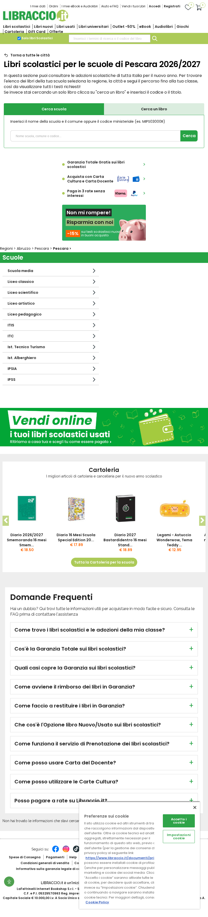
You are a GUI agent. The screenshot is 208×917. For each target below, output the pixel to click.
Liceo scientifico (23, 292)
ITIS (11, 325)
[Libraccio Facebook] (55, 851)
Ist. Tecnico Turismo (26, 346)
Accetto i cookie (179, 821)
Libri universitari (94, 26)
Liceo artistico (21, 303)
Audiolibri (164, 26)
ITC (11, 336)
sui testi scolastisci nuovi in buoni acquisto (100, 233)
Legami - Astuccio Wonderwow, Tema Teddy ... (174, 540)
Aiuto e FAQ (109, 6)
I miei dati (37, 6)
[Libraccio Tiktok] (76, 851)
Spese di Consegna (25, 857)
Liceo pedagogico (25, 314)
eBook (145, 26)
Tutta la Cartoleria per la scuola (104, 562)
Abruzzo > (26, 248)
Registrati (172, 6)
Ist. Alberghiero (22, 357)
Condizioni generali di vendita (45, 863)
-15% (73, 234)
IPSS (11, 379)
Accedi (154, 6)
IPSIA (12, 368)
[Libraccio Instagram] (66, 851)
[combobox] (109, 38)
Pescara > (44, 248)
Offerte (56, 31)
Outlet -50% (123, 26)
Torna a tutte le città (30, 55)
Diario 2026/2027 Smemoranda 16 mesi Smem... (26, 540)
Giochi (183, 26)
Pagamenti (55, 857)
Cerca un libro (154, 109)
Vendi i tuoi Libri (133, 6)
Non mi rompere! (89, 212)
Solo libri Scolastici (37, 38)
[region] (139, 855)
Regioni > (8, 248)
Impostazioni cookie (179, 836)
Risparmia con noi (90, 222)
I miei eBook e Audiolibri (80, 6)
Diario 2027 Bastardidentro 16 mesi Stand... (125, 540)
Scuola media (20, 270)
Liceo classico (21, 281)
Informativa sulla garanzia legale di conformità (55, 869)
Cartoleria (14, 31)
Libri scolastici (16, 26)
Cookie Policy (97, 902)
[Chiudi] (194, 807)
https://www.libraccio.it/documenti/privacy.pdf (127, 858)
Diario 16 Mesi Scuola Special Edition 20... (76, 537)
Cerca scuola (54, 109)
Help (73, 857)
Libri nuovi (43, 26)
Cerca (189, 136)
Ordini (53, 6)
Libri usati (66, 26)
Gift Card (36, 31)
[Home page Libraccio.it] (35, 20)
